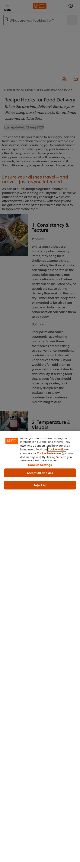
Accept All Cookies (40, 473)
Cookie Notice (56, 449)
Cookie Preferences (49, 453)
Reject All (40, 485)
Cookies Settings (40, 465)
